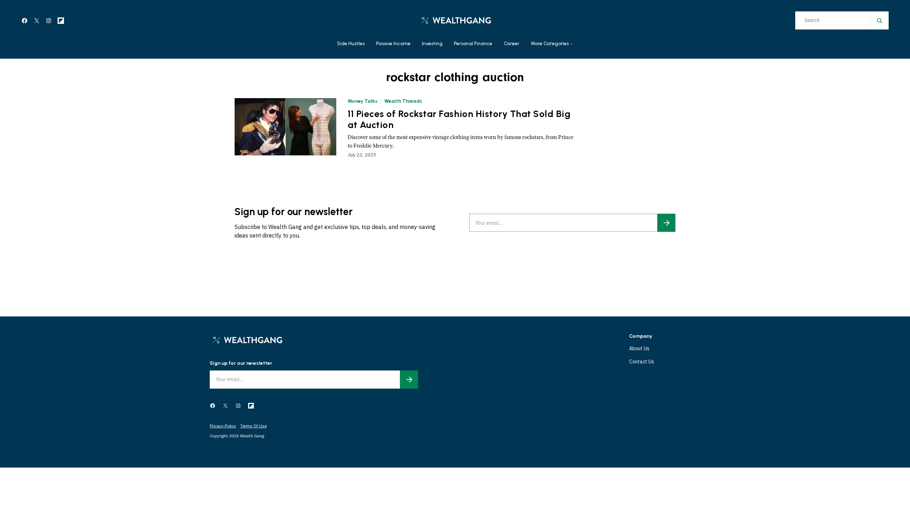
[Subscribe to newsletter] (666, 223)
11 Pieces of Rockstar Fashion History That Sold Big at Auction (459, 119)
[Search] (879, 20)
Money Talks (363, 101)
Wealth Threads (403, 101)
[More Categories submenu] (571, 44)
